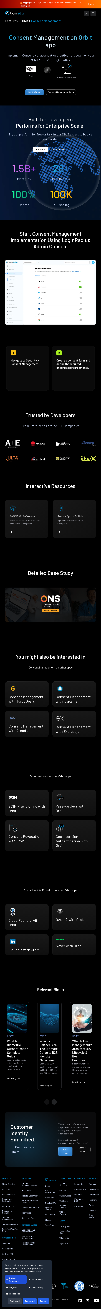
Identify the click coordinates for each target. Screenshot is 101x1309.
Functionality (37, 1287)
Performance (37, 1279)
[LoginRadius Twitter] (88, 1301)
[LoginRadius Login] (86, 13)
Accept (43, 1301)
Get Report (25, 6)
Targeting (13, 1287)
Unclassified (14, 1293)
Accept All (30, 1301)
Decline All (15, 1301)
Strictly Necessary (14, 1279)
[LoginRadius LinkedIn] (80, 1300)
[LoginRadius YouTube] (96, 1300)
